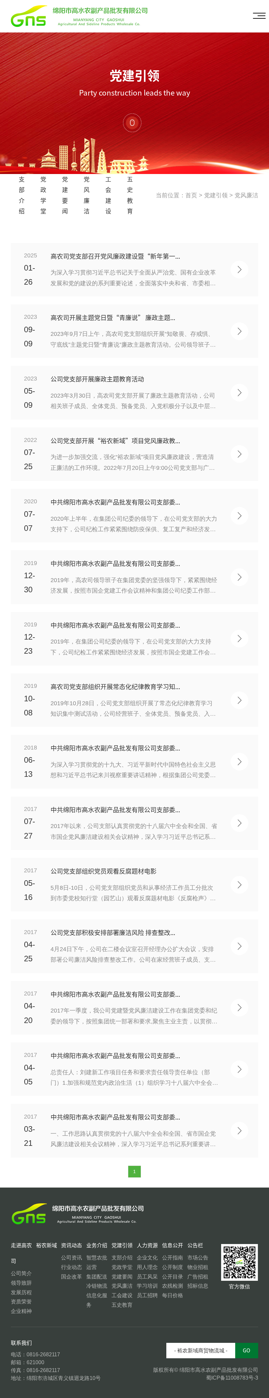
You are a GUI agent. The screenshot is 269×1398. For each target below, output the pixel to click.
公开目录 (172, 1276)
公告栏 (195, 1245)
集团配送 (96, 1276)
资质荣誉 (21, 1301)
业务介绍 (96, 1245)
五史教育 (130, 195)
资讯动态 (71, 1245)
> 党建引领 (213, 195)
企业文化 (147, 1257)
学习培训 (147, 1286)
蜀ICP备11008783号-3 (232, 1378)
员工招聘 (147, 1295)
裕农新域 (46, 1245)
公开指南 (172, 1257)
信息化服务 (96, 1300)
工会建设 (108, 195)
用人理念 (147, 1267)
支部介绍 (22, 195)
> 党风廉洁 (243, 195)
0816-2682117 (43, 1354)
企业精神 (21, 1311)
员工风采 (147, 1276)
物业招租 (197, 1267)
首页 (191, 195)
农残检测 (172, 1286)
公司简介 (21, 1273)
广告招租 (197, 1276)
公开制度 (172, 1267)
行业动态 (71, 1267)
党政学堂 (43, 195)
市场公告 (197, 1257)
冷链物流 (96, 1286)
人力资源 (147, 1245)
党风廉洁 (87, 195)
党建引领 (122, 1245)
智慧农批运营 (96, 1262)
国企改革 (71, 1276)
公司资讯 (71, 1257)
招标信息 (197, 1286)
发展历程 (21, 1292)
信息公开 (172, 1245)
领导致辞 (21, 1283)
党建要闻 (65, 195)
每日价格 (172, 1295)
